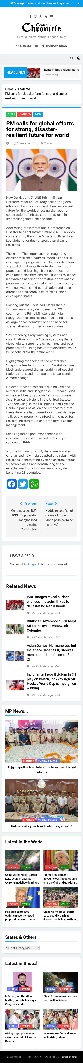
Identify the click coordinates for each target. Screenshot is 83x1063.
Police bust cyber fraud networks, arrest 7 (41, 826)
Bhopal (12, 988)
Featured (24, 114)
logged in (34, 564)
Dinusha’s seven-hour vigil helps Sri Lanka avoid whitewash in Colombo (51, 625)
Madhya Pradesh (48, 761)
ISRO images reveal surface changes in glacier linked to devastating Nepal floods (39, 3)
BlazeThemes (68, 1056)
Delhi (11, 114)
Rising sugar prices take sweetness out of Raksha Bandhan (20, 1037)
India (38, 114)
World (26, 867)
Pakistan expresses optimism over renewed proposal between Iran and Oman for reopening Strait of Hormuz (21, 919)
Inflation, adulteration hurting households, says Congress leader (20, 1000)
